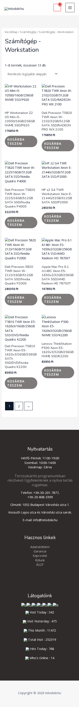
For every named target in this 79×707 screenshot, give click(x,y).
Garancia (40, 551)
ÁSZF (40, 564)
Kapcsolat (40, 555)
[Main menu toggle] (70, 7)
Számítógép (28, 32)
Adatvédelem (40, 547)
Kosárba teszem (16, 141)
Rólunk (40, 560)
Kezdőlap (11, 32)
